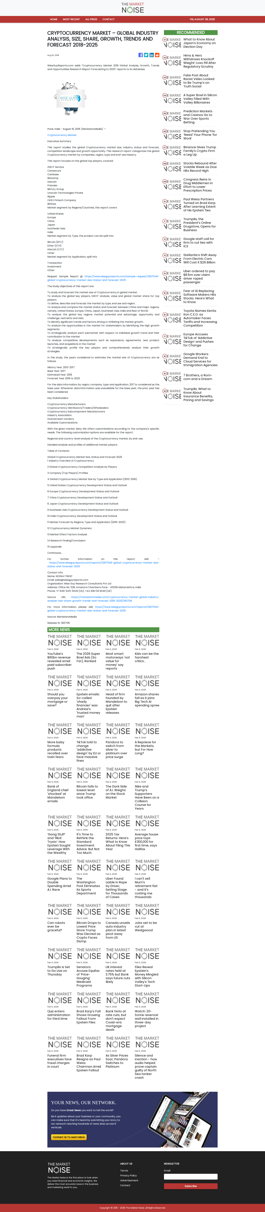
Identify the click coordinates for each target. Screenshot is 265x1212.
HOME (53, 19)
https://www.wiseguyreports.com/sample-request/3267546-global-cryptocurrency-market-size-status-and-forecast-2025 (103, 278)
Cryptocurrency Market (61, 135)
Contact (125, 1185)
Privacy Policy (128, 1175)
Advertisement (129, 1180)
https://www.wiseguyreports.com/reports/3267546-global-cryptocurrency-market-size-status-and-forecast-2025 (103, 608)
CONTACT (109, 19)
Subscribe (191, 1186)
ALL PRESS (91, 19)
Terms (124, 1170)
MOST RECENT (71, 19)
